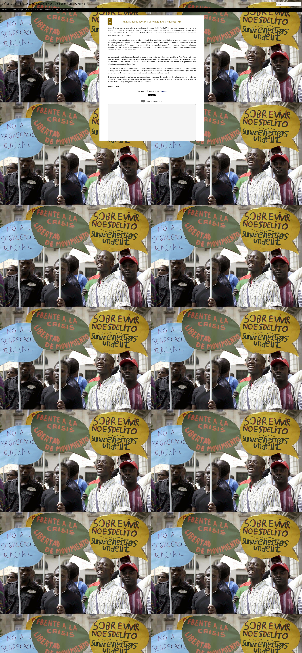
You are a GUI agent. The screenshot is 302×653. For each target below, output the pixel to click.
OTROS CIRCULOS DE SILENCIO (64, 10)
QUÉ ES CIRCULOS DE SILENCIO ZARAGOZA (39, 10)
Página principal (18, 10)
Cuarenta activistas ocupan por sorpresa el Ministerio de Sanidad (152, 21)
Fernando (163, 91)
